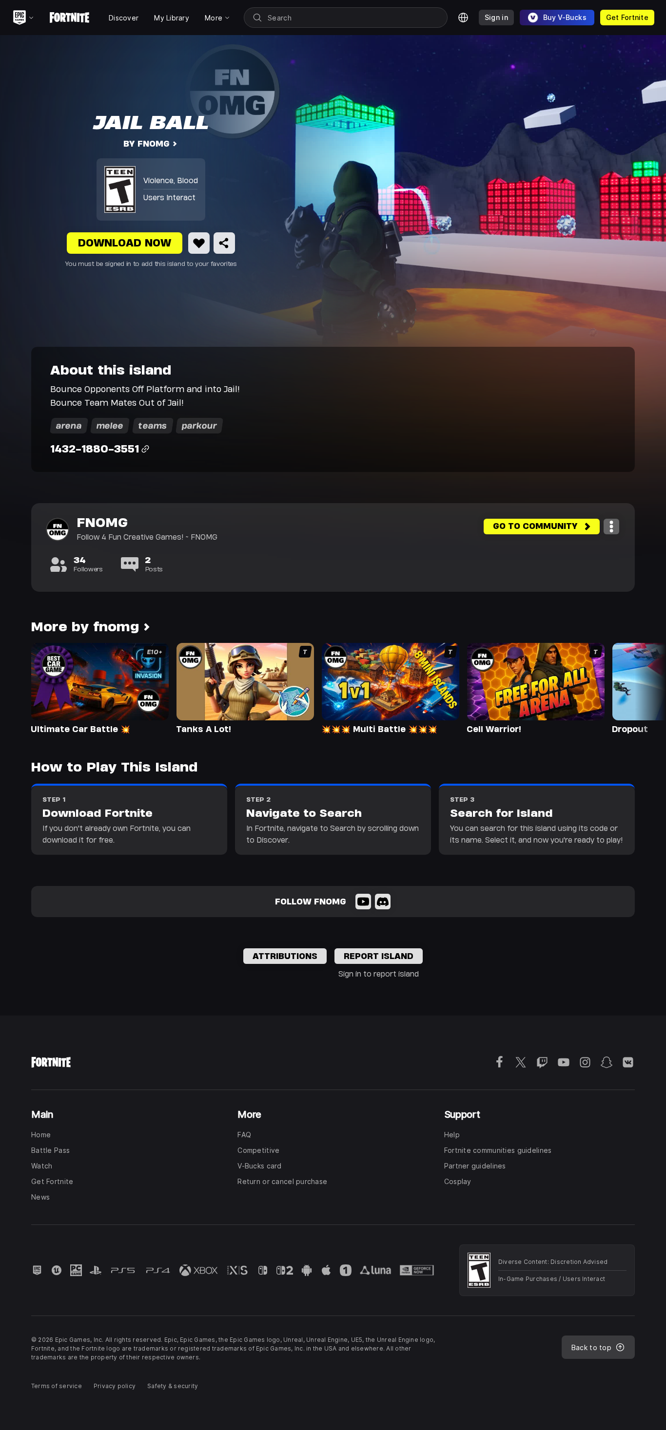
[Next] (639, 687)
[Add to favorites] (199, 243)
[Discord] (383, 901)
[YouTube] (363, 901)
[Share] (224, 243)
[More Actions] (611, 526)
